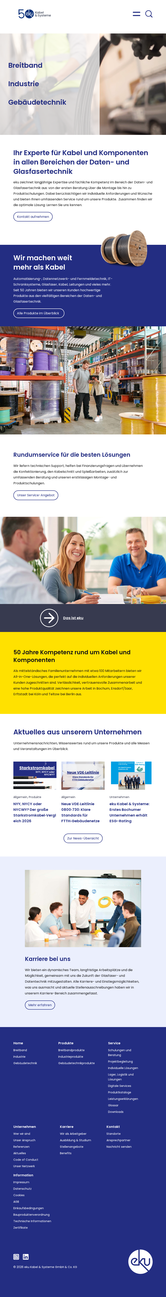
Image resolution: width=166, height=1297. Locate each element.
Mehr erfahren (40, 1005)
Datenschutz (22, 1189)
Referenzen (21, 1147)
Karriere (66, 1126)
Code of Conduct (25, 1160)
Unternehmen (119, 797)
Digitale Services (119, 1086)
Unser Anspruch (24, 1140)
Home (18, 1043)
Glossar (113, 1105)
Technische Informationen (32, 1221)
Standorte (113, 1134)
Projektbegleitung (120, 1062)
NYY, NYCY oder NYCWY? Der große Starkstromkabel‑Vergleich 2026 (34, 812)
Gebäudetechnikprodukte (76, 1063)
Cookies (18, 1195)
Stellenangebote (71, 1147)
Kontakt (113, 1126)
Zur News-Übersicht (83, 838)
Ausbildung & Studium (75, 1140)
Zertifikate (20, 1228)
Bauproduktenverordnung (31, 1215)
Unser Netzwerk (24, 1166)
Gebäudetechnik (37, 102)
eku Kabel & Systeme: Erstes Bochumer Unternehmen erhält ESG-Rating (129, 812)
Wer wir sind (21, 1134)
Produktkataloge (119, 1092)
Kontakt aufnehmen (33, 216)
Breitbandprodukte (71, 1050)
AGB (16, 1202)
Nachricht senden (119, 1147)
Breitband (25, 65)
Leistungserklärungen (123, 1099)
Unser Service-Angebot (36, 495)
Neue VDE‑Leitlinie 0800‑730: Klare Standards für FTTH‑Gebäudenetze (80, 812)
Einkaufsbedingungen (28, 1208)
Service (114, 1043)
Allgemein (20, 797)
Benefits (65, 1153)
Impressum (21, 1182)
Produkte (35, 797)
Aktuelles (19, 1153)
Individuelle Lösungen (123, 1068)
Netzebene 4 (52, 75)
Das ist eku (73, 617)
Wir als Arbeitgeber (73, 1134)
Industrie (23, 84)
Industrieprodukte (70, 1057)
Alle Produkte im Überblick (39, 313)
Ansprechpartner (118, 1140)
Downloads (115, 1112)
